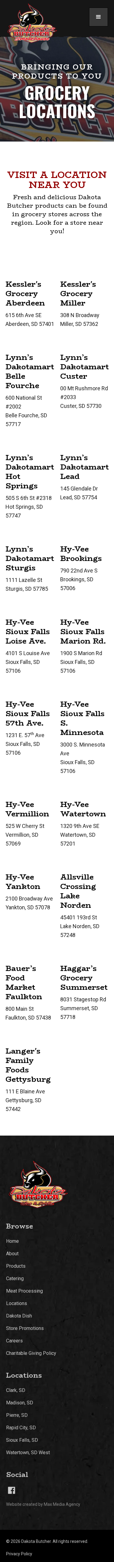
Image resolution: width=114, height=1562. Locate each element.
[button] (98, 17)
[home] (29, 23)
